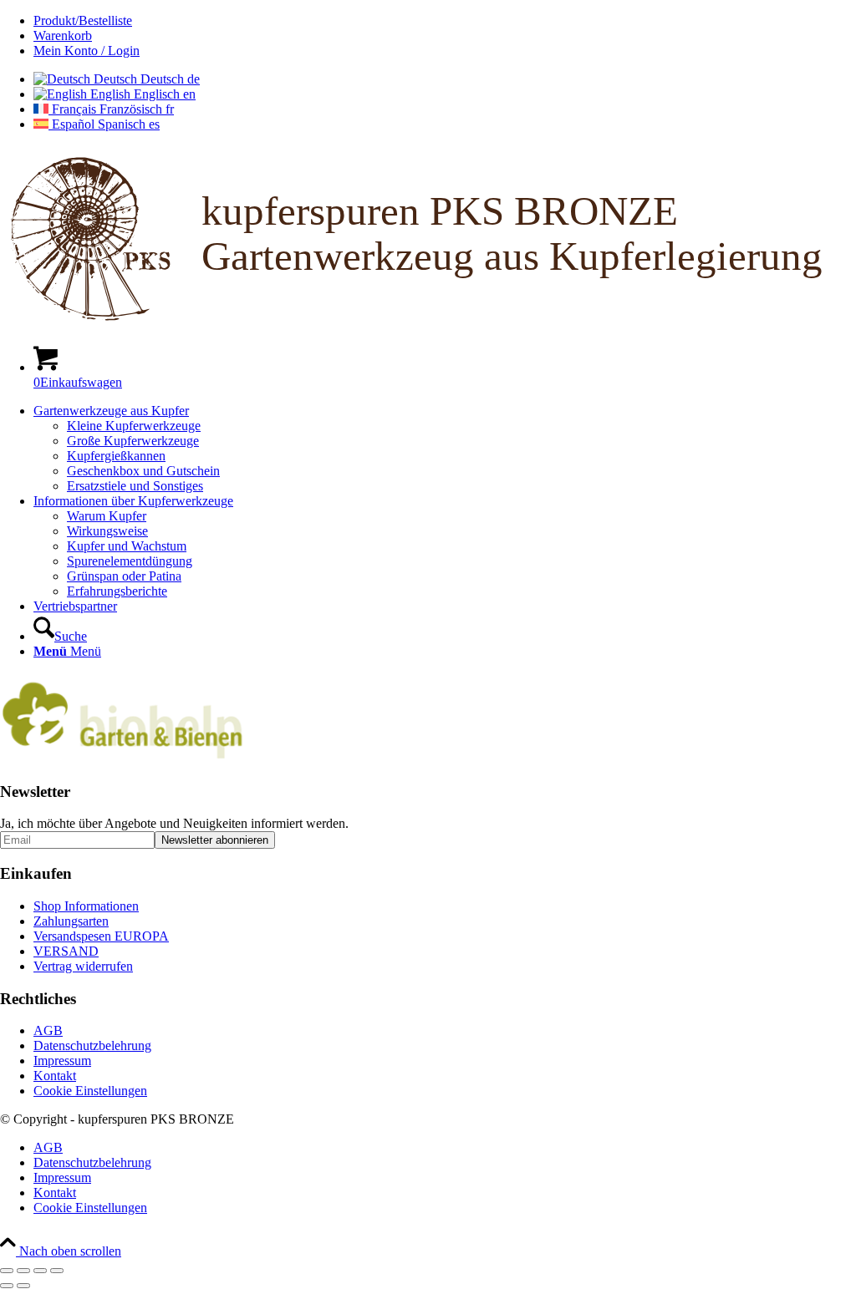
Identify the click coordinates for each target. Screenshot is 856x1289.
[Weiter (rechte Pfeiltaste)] (23, 1285)
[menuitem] (444, 20)
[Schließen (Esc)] (57, 1270)
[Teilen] (40, 1270)
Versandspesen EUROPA (101, 936)
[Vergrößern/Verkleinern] (6, 1270)
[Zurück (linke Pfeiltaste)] (6, 1285)
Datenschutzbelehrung (92, 1045)
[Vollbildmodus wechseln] (23, 1270)
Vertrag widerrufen (83, 966)
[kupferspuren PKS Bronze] (428, 324)
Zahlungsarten (71, 921)
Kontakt (54, 1075)
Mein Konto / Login (86, 50)
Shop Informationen (86, 906)
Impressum (62, 1060)
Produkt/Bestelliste (82, 20)
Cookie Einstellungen (90, 1090)
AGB (48, 1030)
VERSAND (66, 951)
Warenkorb (62, 35)
